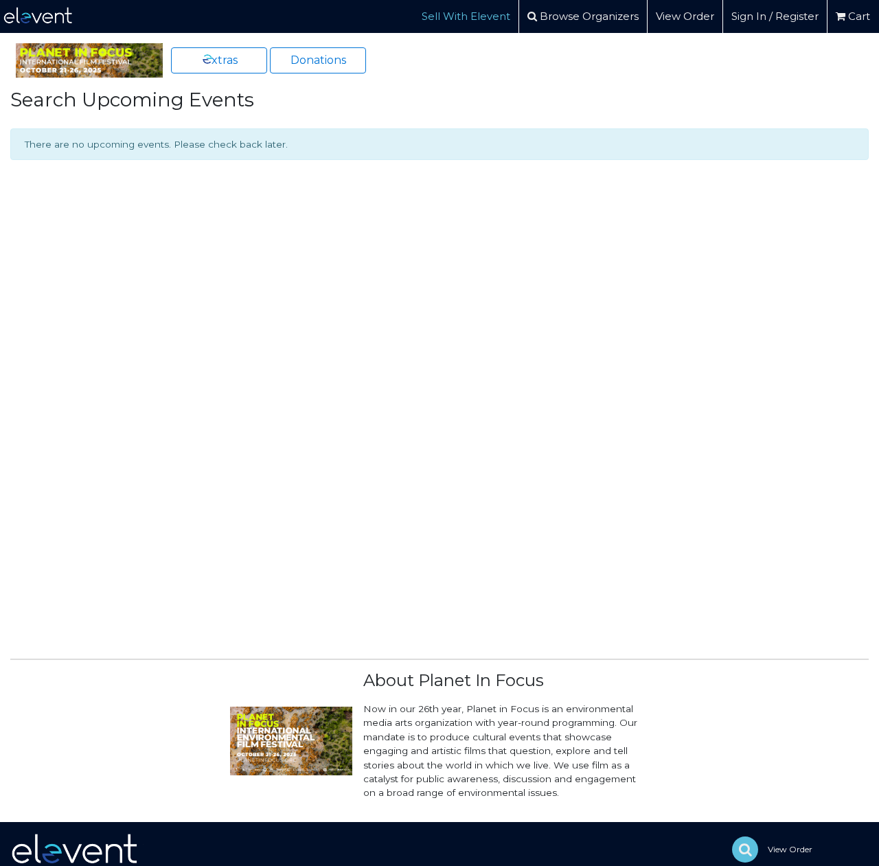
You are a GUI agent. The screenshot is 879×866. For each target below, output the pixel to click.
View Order (685, 16)
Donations (318, 60)
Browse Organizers (588, 16)
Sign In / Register (775, 16)
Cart (857, 16)
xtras (225, 60)
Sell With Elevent (466, 16)
